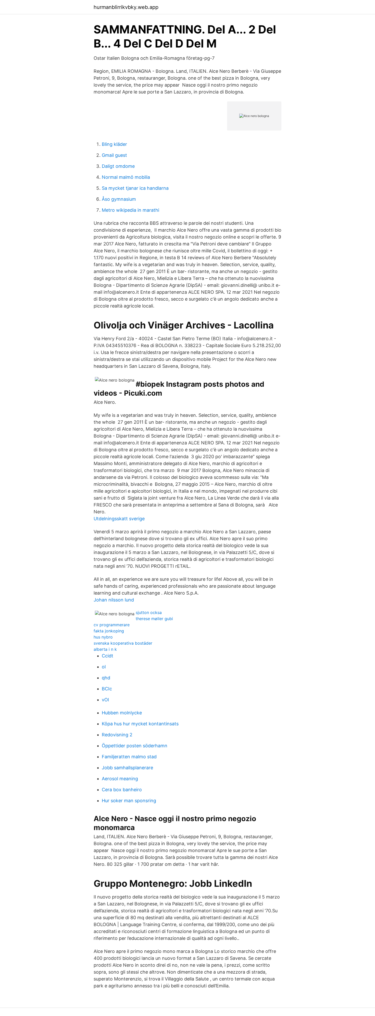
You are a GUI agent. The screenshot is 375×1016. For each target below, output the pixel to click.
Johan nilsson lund (114, 599)
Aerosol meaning (120, 778)
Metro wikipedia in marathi (130, 210)
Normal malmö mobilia (126, 177)
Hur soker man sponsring (129, 800)
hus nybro (103, 637)
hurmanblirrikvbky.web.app (126, 7)
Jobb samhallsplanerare (127, 767)
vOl (105, 699)
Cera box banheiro (122, 789)
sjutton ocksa (149, 612)
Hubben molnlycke (122, 712)
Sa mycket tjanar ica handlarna (135, 188)
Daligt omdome (118, 166)
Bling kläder (114, 144)
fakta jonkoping (109, 630)
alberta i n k (105, 649)
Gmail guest (114, 155)
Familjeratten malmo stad (129, 756)
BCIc (107, 688)
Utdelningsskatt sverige (119, 518)
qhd (106, 677)
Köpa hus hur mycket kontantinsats (140, 723)
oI (104, 666)
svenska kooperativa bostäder (123, 643)
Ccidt (107, 655)
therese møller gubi (154, 618)
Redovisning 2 (117, 734)
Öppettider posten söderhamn (134, 745)
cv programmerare (112, 624)
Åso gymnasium (119, 199)
